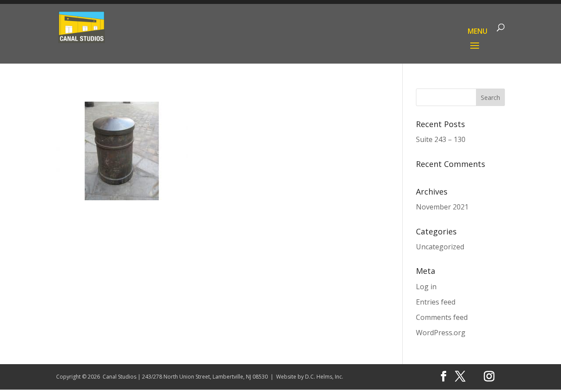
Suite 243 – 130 (440, 139)
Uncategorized (440, 247)
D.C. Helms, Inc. (324, 376)
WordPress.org (440, 332)
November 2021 (442, 207)
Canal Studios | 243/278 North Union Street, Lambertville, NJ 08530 (185, 376)
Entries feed (435, 302)
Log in (426, 286)
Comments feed (442, 317)
